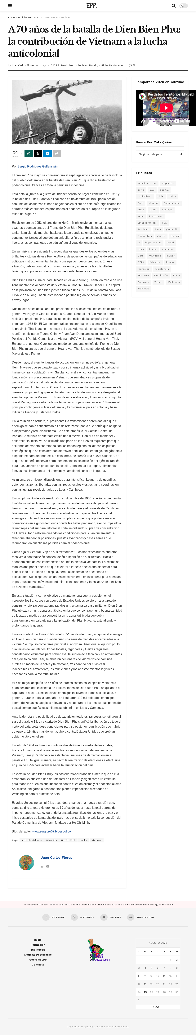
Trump (158, 282)
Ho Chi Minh (68, 840)
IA (139, 242)
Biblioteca (38, 949)
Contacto (38, 964)
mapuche (168, 249)
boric (141, 190)
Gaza (158, 229)
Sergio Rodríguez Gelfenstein (37, 166)
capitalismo (145, 196)
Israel (170, 242)
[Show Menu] (10, 5)
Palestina (155, 262)
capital (164, 190)
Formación (38, 944)
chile (161, 196)
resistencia (162, 269)
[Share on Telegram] (47, 153)
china (172, 196)
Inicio (38, 939)
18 (145, 984)
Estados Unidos (147, 223)
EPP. (92, 5)
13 (158, 976)
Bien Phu (51, 840)
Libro (141, 249)
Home (11, 17)
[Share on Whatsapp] (28, 153)
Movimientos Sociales (58, 17)
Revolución (161, 275)
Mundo (93, 65)
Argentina (168, 183)
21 (164, 984)
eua (164, 223)
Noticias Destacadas (30, 17)
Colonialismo (172, 203)
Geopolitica (145, 236)
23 (176, 984)
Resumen (143, 275)
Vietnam (96, 840)
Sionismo (143, 282)
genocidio (172, 229)
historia (175, 236)
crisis (141, 209)
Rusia (176, 275)
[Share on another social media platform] (57, 153)
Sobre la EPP (38, 959)
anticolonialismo (31, 840)
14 (164, 976)
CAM (152, 190)
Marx (141, 256)
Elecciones (156, 216)
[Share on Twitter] (38, 153)
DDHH (153, 209)
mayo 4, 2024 (49, 65)
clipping (153, 203)
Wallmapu (174, 282)
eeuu (141, 216)
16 (177, 976)
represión (144, 269)
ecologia (167, 209)
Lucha (83, 840)
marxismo (155, 256)
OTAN (141, 262)
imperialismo (153, 242)
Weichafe (143, 289)
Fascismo (143, 229)
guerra (161, 236)
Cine (140, 203)
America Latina (147, 183)
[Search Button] (174, 5)
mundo (171, 256)
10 (139, 976)
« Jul (156, 1006)
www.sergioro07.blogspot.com (52, 831)
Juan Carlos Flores (23, 65)
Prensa (170, 262)
